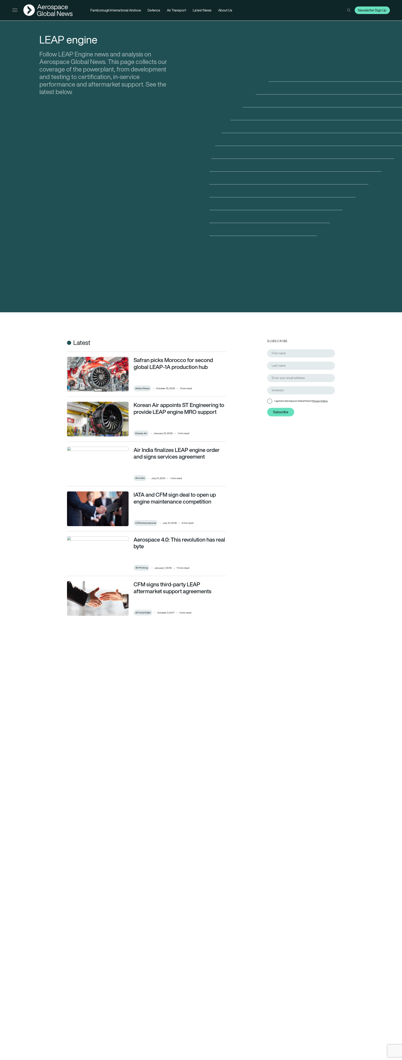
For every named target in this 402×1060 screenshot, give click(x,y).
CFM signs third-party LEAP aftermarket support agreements (172, 587)
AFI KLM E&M (143, 612)
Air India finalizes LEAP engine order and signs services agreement (177, 453)
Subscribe (280, 412)
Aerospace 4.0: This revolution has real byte (179, 543)
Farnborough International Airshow (115, 10)
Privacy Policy (320, 401)
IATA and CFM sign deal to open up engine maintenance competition (175, 498)
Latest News (202, 10)
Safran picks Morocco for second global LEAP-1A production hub (173, 363)
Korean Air (141, 433)
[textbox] (303, 390)
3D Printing (141, 567)
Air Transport (176, 10)
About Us (225, 10)
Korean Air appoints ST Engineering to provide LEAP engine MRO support (179, 408)
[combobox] (301, 390)
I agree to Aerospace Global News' (301, 401)
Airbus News (142, 388)
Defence (154, 10)
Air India (140, 478)
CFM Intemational (145, 523)
